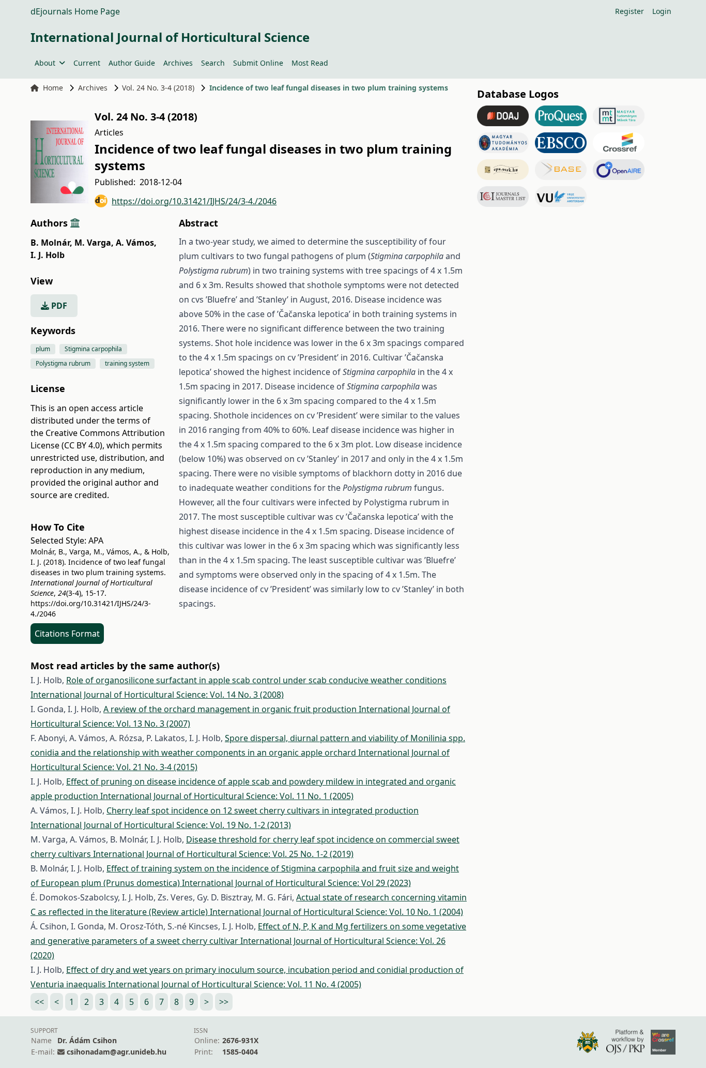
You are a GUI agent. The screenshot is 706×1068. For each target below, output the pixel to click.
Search (213, 63)
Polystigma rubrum (63, 363)
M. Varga (94, 242)
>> (223, 1001)
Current (86, 63)
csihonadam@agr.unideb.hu (116, 1052)
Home (53, 88)
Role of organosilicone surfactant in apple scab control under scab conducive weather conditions (256, 680)
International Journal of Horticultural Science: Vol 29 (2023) (296, 883)
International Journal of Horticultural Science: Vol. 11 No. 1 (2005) (227, 796)
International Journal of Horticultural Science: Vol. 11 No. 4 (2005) (234, 984)
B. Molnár (51, 242)
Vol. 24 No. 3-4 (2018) (158, 88)
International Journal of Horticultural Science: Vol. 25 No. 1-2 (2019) (223, 854)
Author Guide (132, 63)
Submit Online (258, 63)
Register (629, 11)
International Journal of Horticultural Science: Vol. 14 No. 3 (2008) (157, 694)
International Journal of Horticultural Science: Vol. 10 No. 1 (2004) (336, 911)
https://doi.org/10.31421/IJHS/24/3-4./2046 (194, 201)
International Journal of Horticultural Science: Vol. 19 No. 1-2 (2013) (160, 825)
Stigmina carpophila (93, 348)
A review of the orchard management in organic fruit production (231, 709)
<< (39, 1001)
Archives (178, 63)
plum (43, 348)
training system (127, 363)
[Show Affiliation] (75, 223)
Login (661, 11)
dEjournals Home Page (75, 11)
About (45, 63)
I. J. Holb (47, 255)
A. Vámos (136, 242)
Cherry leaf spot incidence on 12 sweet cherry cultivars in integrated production (262, 810)
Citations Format (67, 633)
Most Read (309, 63)
